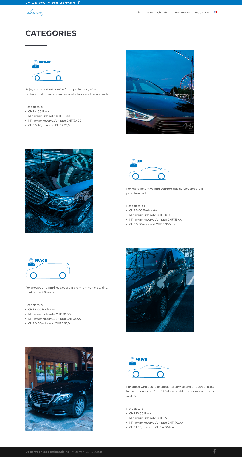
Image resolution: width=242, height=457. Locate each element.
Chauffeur (163, 12)
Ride (139, 12)
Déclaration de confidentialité (47, 451)
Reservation (182, 12)
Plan (150, 12)
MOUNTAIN (202, 12)
